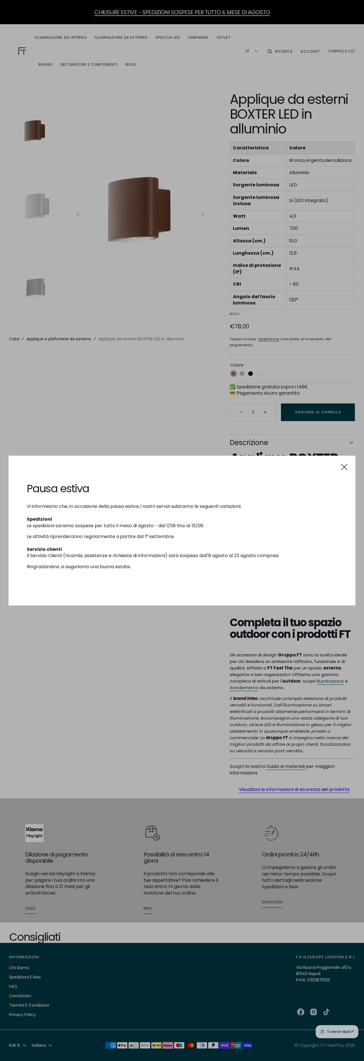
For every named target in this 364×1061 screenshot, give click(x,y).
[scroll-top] (351, 1048)
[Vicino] (344, 466)
